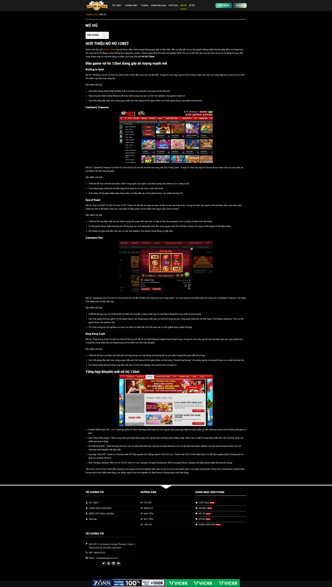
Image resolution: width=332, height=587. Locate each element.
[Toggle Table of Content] (103, 35)
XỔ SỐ (192, 5)
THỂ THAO (173, 5)
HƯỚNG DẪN (131, 5)
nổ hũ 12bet (109, 49)
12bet (113, 429)
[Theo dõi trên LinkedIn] (113, 563)
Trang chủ (92, 14)
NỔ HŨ (183, 5)
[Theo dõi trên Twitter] (103, 563)
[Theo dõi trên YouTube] (118, 563)
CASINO (144, 5)
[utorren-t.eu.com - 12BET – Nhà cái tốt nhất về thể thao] (97, 5)
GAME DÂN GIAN (158, 5)
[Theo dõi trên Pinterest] (108, 563)
